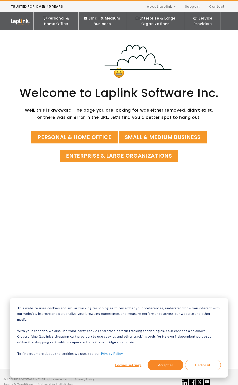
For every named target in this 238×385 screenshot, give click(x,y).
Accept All (165, 365)
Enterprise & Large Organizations (157, 21)
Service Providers (203, 21)
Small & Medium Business (104, 21)
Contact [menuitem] (217, 6)
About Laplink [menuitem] (159, 6)
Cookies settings (128, 365)
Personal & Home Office (56, 21)
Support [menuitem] (192, 6)
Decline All (203, 365)
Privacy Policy (112, 353)
